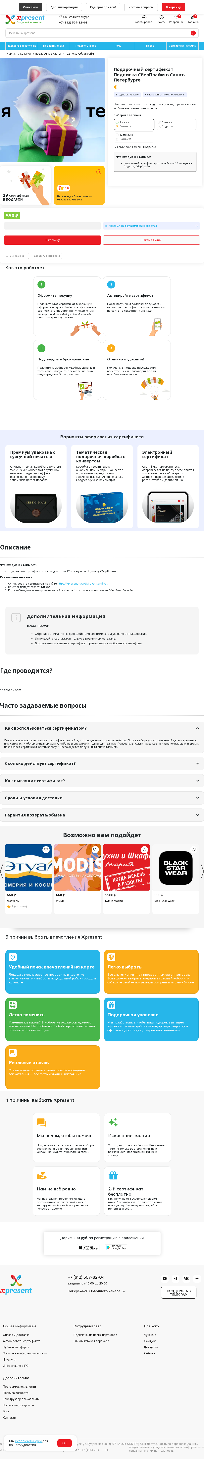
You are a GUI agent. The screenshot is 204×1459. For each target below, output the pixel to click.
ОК (64, 1443)
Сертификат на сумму (182, 45)
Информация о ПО (15, 1366)
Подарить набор (86, 45)
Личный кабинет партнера (91, 1341)
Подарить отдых (53, 45)
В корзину (52, 240)
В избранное (17, 255)
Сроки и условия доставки (34, 798)
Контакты (9, 1417)
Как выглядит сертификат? (35, 780)
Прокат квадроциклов (18, 1405)
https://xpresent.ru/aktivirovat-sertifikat (83, 583)
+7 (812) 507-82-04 (73, 22)
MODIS (60, 900)
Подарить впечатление (21, 45)
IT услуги (9, 1359)
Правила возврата (15, 1393)
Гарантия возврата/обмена (35, 815)
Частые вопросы (141, 7)
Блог (6, 1411)
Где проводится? (103, 7)
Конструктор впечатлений (21, 1399)
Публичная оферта (16, 1347)
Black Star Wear (164, 900)
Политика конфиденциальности (25, 1353)
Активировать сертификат (21, 1341)
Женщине (150, 1341)
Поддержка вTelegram (179, 1293)
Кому (118, 45)
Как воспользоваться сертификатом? (46, 728)
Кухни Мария (114, 900)
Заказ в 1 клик (151, 240)
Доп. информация (64, 7)
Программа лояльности (19, 1386)
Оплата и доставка (16, 1335)
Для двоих (151, 1347)
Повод (150, 45)
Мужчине (150, 1335)
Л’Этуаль (13, 900)
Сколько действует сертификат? (40, 763)
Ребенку (149, 1353)
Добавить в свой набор (47, 255)
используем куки (28, 1441)
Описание (30, 7)
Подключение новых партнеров (95, 1335)
